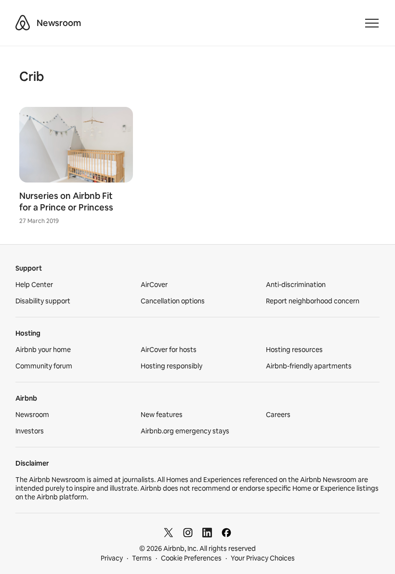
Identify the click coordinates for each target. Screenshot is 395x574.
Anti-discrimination (296, 284)
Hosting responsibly (171, 366)
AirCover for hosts (169, 349)
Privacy (112, 558)
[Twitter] (168, 532)
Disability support (42, 301)
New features (162, 414)
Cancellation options (173, 301)
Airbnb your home (43, 349)
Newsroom (59, 22)
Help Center (34, 284)
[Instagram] (188, 532)
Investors (29, 431)
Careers (278, 414)
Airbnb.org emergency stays (185, 431)
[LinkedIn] (207, 532)
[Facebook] (226, 532)
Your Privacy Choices (263, 558)
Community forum (43, 366)
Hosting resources (294, 349)
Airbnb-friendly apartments (309, 366)
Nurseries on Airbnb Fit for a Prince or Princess (66, 201)
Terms (142, 558)
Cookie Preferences (191, 558)
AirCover (154, 284)
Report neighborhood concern (312, 301)
